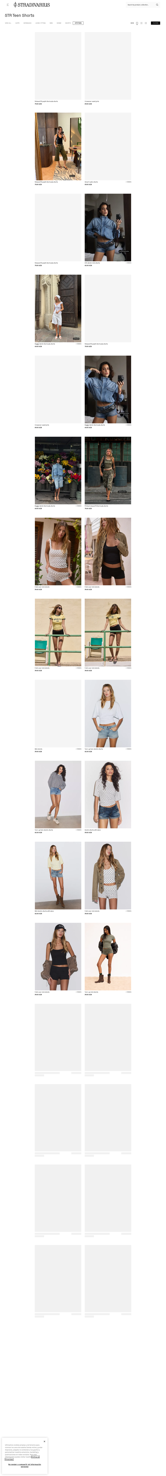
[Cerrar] (44, 1441)
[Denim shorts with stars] (108, 794)
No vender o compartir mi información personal (24, 1465)
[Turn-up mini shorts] (108, 956)
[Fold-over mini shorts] (58, 551)
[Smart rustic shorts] (108, 146)
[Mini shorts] (58, 713)
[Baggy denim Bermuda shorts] (58, 308)
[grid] (58, 68)
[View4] (146, 23)
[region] (25, 1456)
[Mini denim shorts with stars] (58, 875)
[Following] (39, 34)
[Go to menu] (8, 5)
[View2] (141, 23)
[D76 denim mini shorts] (108, 227)
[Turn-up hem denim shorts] (108, 713)
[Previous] (36, 34)
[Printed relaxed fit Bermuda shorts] (108, 470)
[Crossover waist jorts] (108, 66)
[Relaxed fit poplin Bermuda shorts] (58, 66)
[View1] (137, 23)
